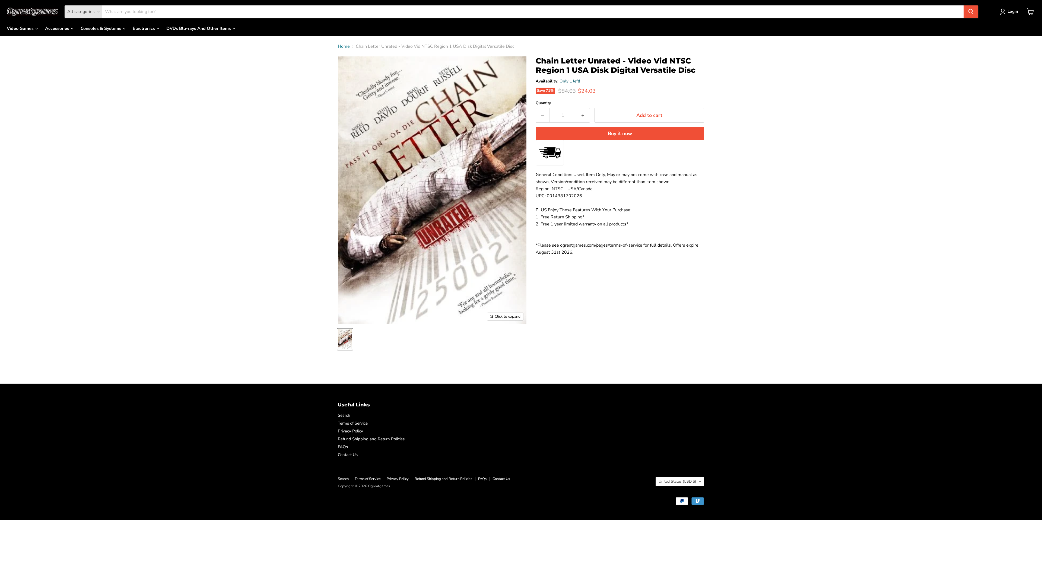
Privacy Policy (350, 431)
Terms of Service (353, 423)
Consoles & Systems (101, 28)
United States (677, 481)
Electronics (144, 28)
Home (344, 46)
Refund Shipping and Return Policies (371, 439)
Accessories (57, 28)
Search (344, 415)
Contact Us (348, 454)
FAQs (343, 447)
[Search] (971, 11)
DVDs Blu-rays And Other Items (199, 28)
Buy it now (620, 133)
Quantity (543, 103)
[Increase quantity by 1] (583, 115)
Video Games (21, 28)
